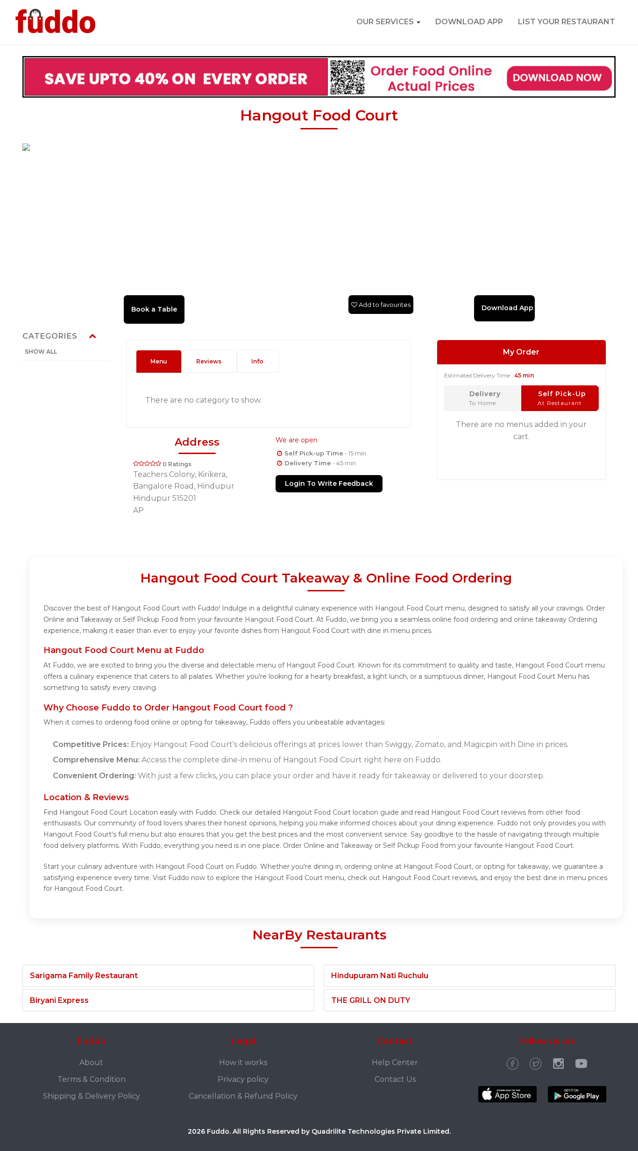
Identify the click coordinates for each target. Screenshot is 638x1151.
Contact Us (395, 1079)
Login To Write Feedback (329, 483)
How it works (243, 1062)
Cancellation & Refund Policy (243, 1096)
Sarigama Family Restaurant (84, 975)
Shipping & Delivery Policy (91, 1096)
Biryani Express (59, 1000)
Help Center (395, 1062)
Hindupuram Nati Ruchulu (379, 975)
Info (257, 361)
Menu (158, 361)
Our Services (386, 21)
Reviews (208, 361)
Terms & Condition (91, 1079)
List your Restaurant (566, 21)
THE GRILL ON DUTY (370, 1000)
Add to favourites (384, 304)
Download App (469, 21)
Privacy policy (243, 1079)
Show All (41, 351)
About (91, 1062)
